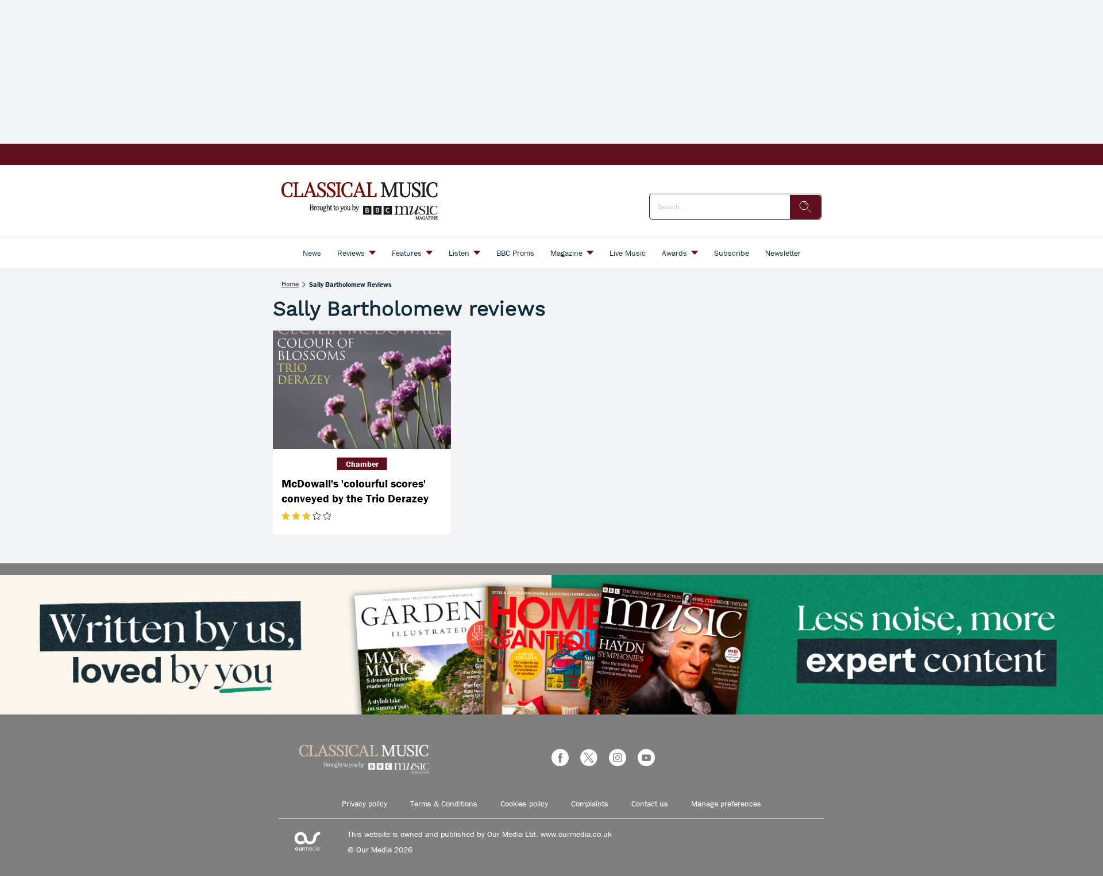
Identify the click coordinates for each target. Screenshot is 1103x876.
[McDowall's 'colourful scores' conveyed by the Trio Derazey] (362, 390)
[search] (805, 207)
